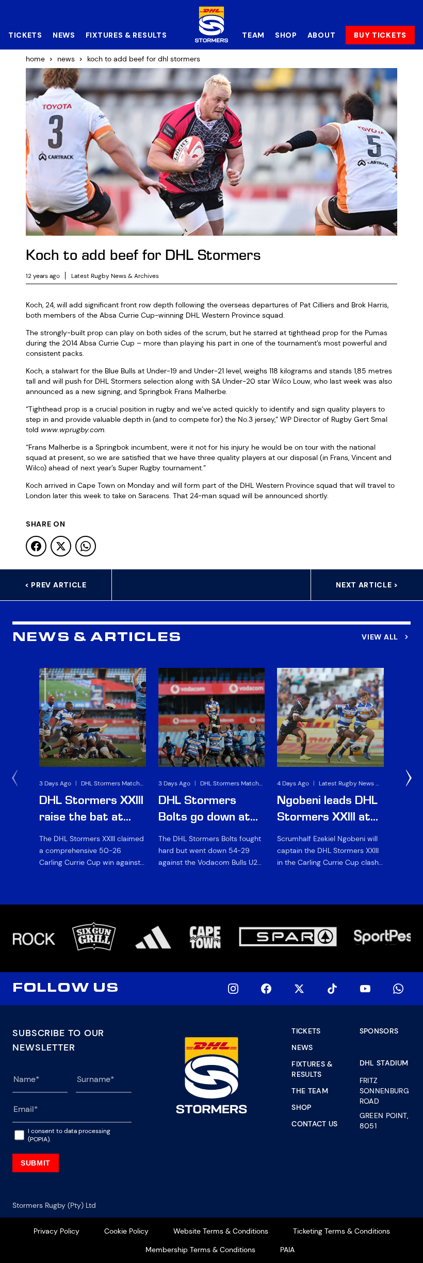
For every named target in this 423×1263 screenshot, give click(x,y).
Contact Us (314, 1123)
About (321, 35)
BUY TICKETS (380, 35)
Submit (36, 1163)
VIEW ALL (380, 637)
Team (253, 35)
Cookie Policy (126, 1231)
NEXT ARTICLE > (367, 584)
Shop (286, 35)
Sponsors (379, 1031)
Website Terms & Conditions (220, 1231)
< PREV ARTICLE (56, 584)
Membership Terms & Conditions (200, 1249)
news (66, 58)
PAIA (287, 1249)
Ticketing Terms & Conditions (341, 1231)
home (35, 58)
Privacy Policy (56, 1231)
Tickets (25, 35)
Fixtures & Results (126, 35)
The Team (309, 1090)
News (64, 35)
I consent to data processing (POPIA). (69, 1135)
